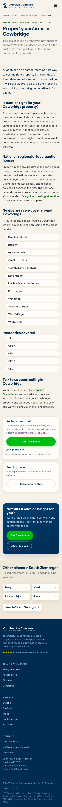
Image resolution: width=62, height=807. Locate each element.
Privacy (6, 788)
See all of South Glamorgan (20, 607)
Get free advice (31, 441)
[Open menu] (55, 5)
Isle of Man (8, 724)
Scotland (7, 708)
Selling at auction (11, 669)
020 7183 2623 (15, 450)
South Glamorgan (28, 15)
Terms (16, 788)
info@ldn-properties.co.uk (16, 747)
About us (7, 680)
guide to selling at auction (43, 196)
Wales (14, 15)
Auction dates (10, 674)
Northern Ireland (11, 719)
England (7, 703)
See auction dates (31, 483)
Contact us (8, 685)
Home (6, 15)
